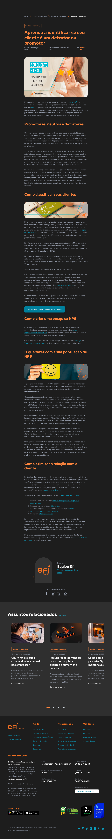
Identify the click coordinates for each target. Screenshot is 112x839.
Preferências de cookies (67, 749)
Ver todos (64, 615)
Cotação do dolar (89, 741)
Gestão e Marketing (58, 16)
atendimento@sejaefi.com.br (56, 764)
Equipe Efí (83, 49)
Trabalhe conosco (14, 740)
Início (26, 16)
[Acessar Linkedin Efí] (53, 594)
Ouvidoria (36, 745)
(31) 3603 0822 (82, 772)
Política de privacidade (66, 733)
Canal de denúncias (40, 741)
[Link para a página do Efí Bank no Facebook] (95, 828)
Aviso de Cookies (64, 737)
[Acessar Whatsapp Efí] (65, 594)
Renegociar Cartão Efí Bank (43, 737)
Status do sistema (89, 737)
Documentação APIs (40, 733)
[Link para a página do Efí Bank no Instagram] (83, 828)
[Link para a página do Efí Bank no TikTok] (87, 828)
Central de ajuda (39, 729)
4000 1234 (46, 772)
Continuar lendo (17, 684)
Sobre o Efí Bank (14, 736)
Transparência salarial (66, 745)
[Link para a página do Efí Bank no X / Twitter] (99, 828)
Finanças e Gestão (40, 16)
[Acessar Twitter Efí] (59, 594)
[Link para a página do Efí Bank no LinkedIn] (103, 828)
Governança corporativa (67, 741)
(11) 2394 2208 (48, 781)
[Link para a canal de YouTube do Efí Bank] (79, 828)
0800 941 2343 (82, 764)
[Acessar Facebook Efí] (46, 594)
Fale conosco (88, 729)
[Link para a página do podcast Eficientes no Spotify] (91, 828)
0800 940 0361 (82, 781)
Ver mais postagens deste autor (67, 571)
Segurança (37, 749)
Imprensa (86, 733)
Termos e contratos (65, 729)
